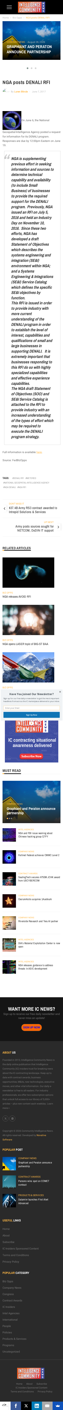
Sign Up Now (31, 715)
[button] (31, 694)
